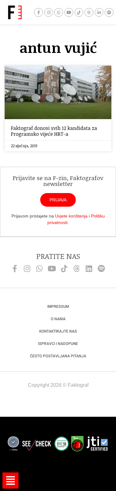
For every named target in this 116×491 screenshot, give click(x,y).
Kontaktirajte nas (58, 331)
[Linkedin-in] (99, 12)
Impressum (58, 306)
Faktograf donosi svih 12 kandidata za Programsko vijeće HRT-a (54, 131)
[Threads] (88, 12)
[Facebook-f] (38, 12)
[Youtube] (68, 12)
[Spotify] (109, 12)
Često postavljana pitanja (58, 356)
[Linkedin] (89, 268)
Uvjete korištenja (71, 215)
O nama (58, 319)
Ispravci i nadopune (58, 344)
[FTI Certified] (97, 444)
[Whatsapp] (58, 12)
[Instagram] (48, 12)
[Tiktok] (79, 12)
